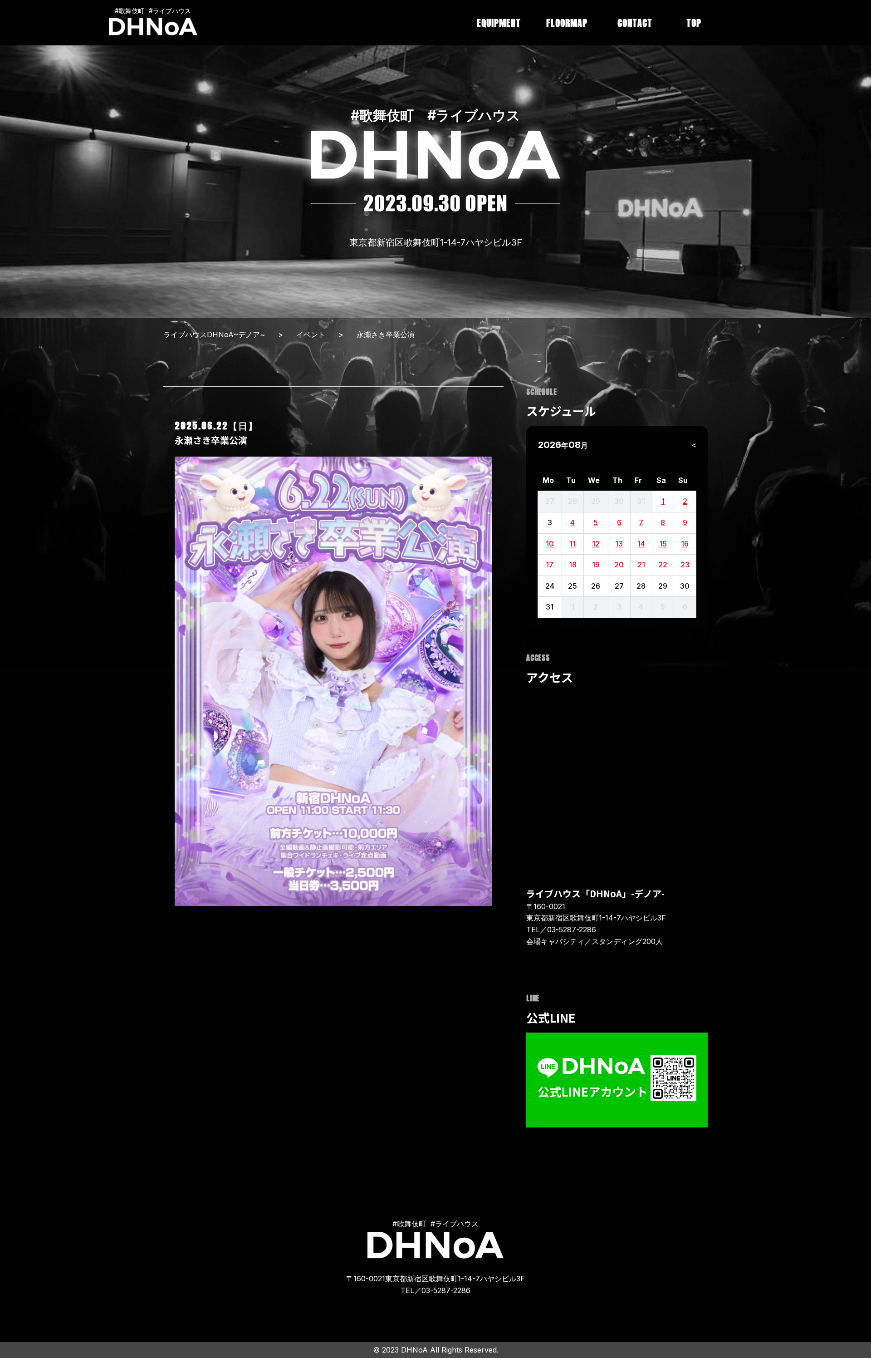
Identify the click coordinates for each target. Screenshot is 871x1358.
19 (596, 564)
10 (550, 543)
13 (619, 543)
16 (685, 543)
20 (619, 564)
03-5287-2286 (571, 929)
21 (641, 564)
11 (572, 543)
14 (641, 543)
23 (685, 564)
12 (596, 543)
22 (662, 564)
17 (549, 564)
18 (573, 564)
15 (663, 543)
